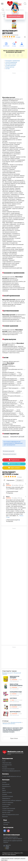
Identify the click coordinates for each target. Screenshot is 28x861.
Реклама (4, 766)
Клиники (4, 794)
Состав (7, 68)
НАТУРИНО (13, 698)
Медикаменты (6, 798)
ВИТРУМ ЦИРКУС (15, 711)
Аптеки (4, 782)
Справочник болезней (8, 808)
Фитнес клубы (6, 812)
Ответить (10, 493)
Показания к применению (12, 60)
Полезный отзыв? (12, 491)
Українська (6, 822)
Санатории (5, 806)
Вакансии (5, 816)
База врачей (5, 784)
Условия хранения (10, 65)
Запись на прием (7, 792)
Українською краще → (15, 16)
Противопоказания (10, 64)
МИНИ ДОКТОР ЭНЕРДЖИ (14, 677)
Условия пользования (8, 768)
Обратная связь (6, 762)
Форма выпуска (9, 67)
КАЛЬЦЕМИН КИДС (16, 692)
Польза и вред (6, 804)
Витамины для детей (8, 451)
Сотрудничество (7, 764)
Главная (4, 14)
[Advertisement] (14, 84)
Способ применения (11, 62)
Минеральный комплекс (9, 454)
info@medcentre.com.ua (13, 776)
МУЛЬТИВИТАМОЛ (15, 705)
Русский (5, 824)
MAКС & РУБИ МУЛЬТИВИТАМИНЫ (16, 685)
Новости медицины (7, 802)
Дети (3, 788)
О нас (4, 760)
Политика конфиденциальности (11, 770)
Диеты (4, 790)
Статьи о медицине (7, 810)
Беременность (6, 786)
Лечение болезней (7, 796)
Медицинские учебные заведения (11, 800)
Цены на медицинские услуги (10, 814)
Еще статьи (14, 738)
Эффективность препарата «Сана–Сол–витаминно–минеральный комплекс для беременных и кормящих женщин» (13, 730)
